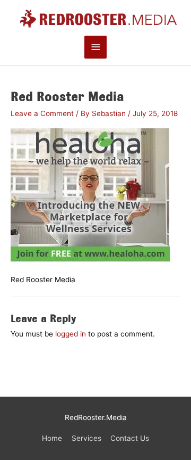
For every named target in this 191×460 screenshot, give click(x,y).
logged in (70, 334)
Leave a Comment (42, 113)
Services (86, 438)
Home (52, 438)
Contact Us (129, 438)
